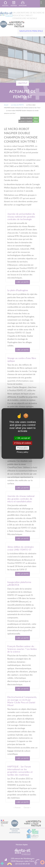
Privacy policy (22, 452)
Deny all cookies (23, 443)
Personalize (22, 448)
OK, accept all (23, 438)
